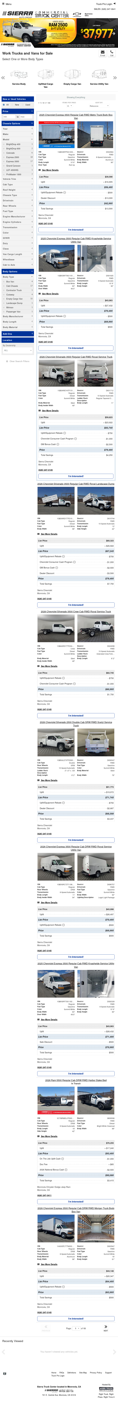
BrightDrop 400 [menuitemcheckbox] (13, 144)
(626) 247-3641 (108, 9)
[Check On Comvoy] (4, 1373)
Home (53, 1372)
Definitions (71, 1372)
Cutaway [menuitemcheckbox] (10, 294)
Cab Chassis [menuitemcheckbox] (12, 285)
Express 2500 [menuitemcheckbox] (12, 157)
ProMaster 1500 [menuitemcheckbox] (13, 174)
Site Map (83, 1372)
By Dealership (9, 345)
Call (111, 55)
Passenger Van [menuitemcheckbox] (13, 311)
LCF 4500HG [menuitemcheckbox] (12, 169)
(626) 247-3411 (44, 1195)
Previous (4, 33)
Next (114, 33)
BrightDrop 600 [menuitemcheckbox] (13, 148)
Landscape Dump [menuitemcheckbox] (14, 302)
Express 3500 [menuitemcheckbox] (12, 161)
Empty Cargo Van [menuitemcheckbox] (14, 298)
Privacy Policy (96, 1372)
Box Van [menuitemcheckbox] (10, 281)
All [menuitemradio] (7, 104)
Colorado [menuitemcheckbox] (10, 152)
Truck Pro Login (57, 1375)
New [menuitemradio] (16, 104)
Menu (9, 4)
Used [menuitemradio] (27, 104)
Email (102, 55)
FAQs (61, 1372)
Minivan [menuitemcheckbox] (9, 307)
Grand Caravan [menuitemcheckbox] (13, 165)
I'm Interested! (76, 229)
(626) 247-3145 (45, 223)
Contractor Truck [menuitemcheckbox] (14, 290)
